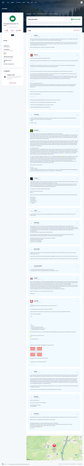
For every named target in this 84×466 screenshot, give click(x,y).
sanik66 (35, 278)
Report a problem (53, 13)
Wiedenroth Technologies (22, 464)
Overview (28, 13)
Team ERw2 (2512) (38, 266)
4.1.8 (28, 464)
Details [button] (5, 40)
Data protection (72, 464)
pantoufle (36, 301)
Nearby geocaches (42, 13)
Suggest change (12, 82)
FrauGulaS (36, 114)
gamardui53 (37, 249)
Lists (34, 13)
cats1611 (36, 35)
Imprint (67, 464)
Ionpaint (36, 54)
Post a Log (77, 30)
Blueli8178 (36, 396)
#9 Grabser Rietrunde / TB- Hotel (11, 24)
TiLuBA (35, 210)
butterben (36, 413)
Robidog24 (36, 222)
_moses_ (36, 178)
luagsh (35, 371)
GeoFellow (36, 130)
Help (64, 464)
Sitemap (60, 464)
